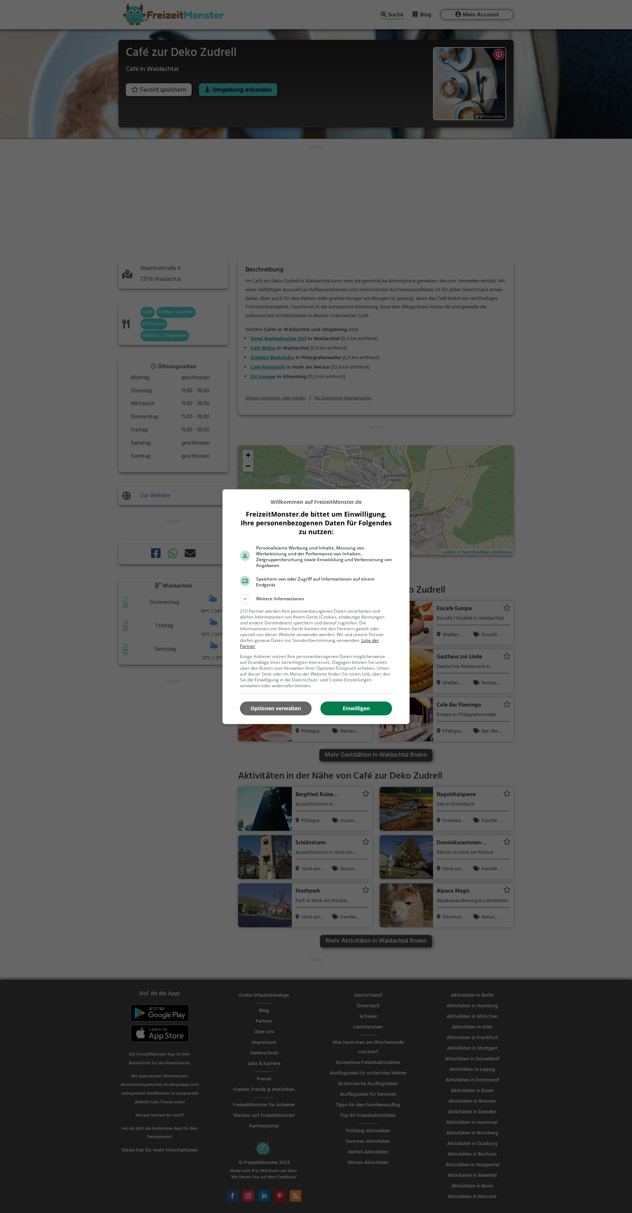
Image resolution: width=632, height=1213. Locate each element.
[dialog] (316, 606)
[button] (316, 599)
